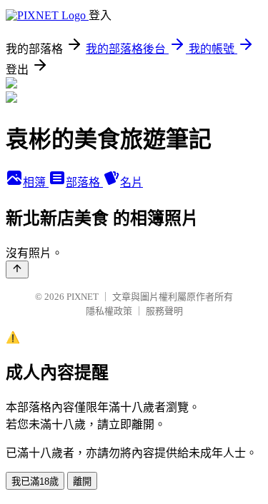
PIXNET (82, 296)
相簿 (36, 182)
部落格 (84, 182)
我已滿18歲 (35, 481)
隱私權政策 (109, 311)
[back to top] (17, 269)
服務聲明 (164, 311)
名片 (131, 182)
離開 (82, 481)
